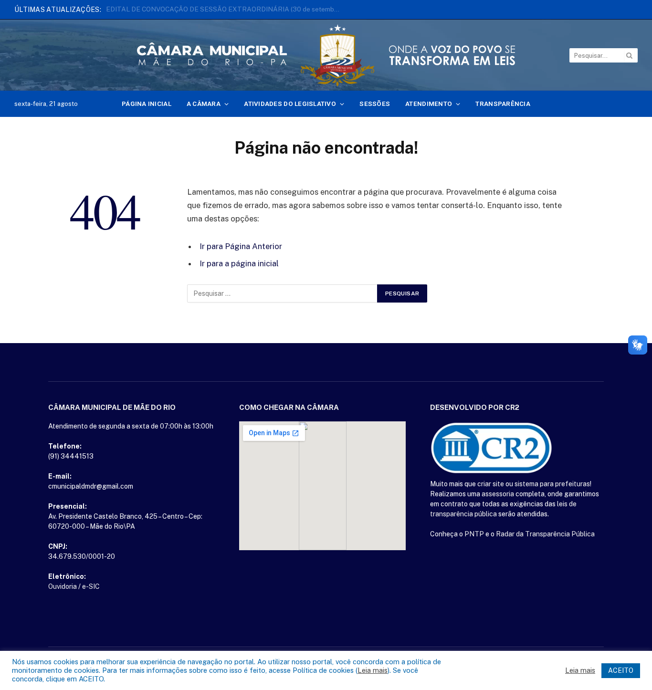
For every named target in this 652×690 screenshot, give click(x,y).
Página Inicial (146, 103)
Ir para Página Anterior (241, 246)
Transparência (502, 103)
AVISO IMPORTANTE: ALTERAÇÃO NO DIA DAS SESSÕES (196, 9)
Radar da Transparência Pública (545, 534)
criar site (490, 484)
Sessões (374, 103)
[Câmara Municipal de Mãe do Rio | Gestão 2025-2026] (326, 55)
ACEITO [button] (620, 670)
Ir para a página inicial (239, 263)
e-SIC (91, 586)
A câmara (204, 103)
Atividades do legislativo (290, 103)
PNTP (474, 534)
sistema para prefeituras (552, 484)
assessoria (498, 494)
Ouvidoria (62, 586)
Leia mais (373, 670)
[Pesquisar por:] (282, 293)
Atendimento (428, 103)
